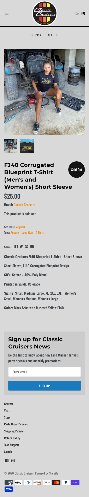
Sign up (44, 386)
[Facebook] (6, 461)
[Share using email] (32, 246)
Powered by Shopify (46, 473)
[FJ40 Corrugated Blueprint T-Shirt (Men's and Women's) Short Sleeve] (44, 92)
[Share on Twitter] (21, 246)
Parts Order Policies (16, 424)
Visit (7, 410)
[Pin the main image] (26, 246)
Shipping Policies (14, 431)
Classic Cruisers (24, 204)
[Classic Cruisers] (45, 13)
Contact (8, 403)
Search (8, 451)
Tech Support (11, 445)
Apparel (20, 227)
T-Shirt (40, 232)
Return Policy (12, 438)
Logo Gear (27, 232)
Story (7, 417)
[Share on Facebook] (16, 246)
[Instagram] (13, 461)
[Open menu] (6, 14)
